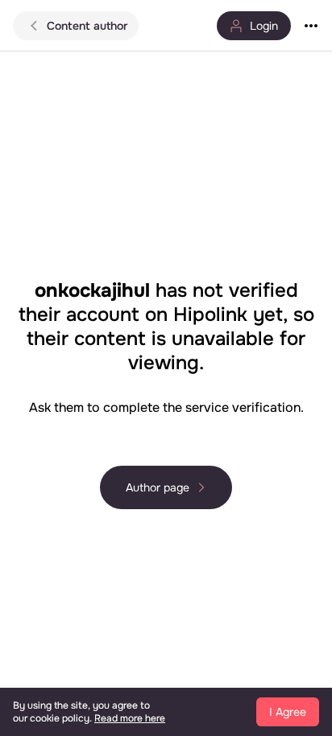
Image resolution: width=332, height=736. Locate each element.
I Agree (287, 712)
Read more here (129, 718)
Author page (157, 487)
